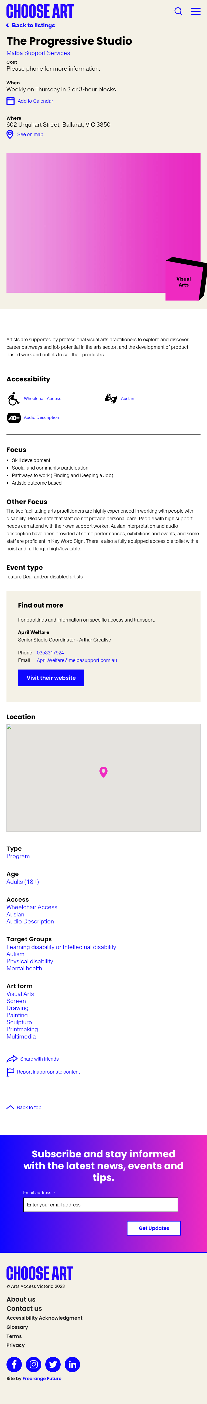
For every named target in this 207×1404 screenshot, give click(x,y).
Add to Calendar (35, 101)
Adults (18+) (22, 881)
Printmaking (22, 1029)
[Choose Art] (40, 11)
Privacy (15, 1345)
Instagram (33, 1364)
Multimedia (21, 1036)
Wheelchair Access (42, 399)
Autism (15, 954)
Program (18, 856)
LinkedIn (72, 1364)
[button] (103, 772)
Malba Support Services (38, 53)
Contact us (24, 1308)
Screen (16, 1001)
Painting (17, 1015)
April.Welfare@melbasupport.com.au (77, 660)
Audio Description (41, 417)
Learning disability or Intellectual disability (61, 947)
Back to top (29, 1108)
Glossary (17, 1327)
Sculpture (19, 1022)
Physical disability (29, 961)
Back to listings (33, 25)
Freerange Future (42, 1378)
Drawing (17, 1008)
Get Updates (154, 1228)
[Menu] (196, 11)
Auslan (127, 399)
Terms (14, 1336)
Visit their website (51, 678)
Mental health (24, 968)
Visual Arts (20, 994)
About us (21, 1299)
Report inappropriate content (48, 1072)
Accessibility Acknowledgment (44, 1318)
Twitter (53, 1364)
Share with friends (39, 1059)
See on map (30, 134)
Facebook (14, 1364)
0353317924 (50, 653)
